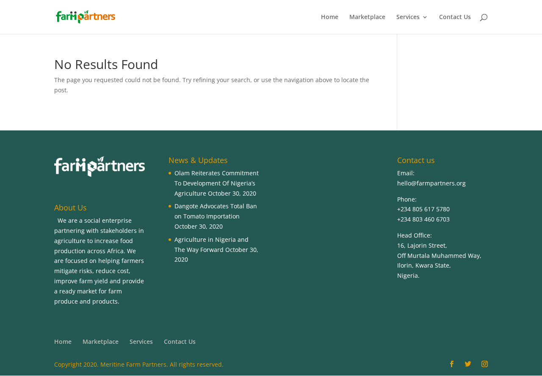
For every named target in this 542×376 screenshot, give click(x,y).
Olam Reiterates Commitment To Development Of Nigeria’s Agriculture (216, 183)
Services (408, 17)
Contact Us (455, 17)
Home (329, 17)
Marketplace (367, 17)
